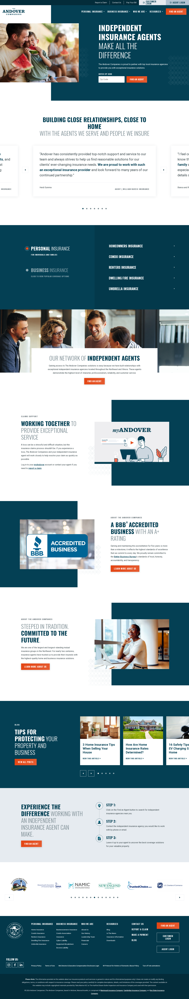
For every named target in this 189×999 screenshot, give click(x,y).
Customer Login (168, 937)
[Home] (14, 11)
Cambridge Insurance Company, (135, 990)
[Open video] (131, 443)
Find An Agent (176, 11)
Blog (108, 930)
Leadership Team (88, 937)
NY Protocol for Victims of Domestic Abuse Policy (121, 966)
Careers (84, 944)
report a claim (35, 468)
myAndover (39, 464)
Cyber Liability (61, 940)
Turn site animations (151, 966)
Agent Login (179, 2)
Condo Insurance (37, 933)
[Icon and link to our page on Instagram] (8, 964)
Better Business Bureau (125, 556)
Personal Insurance (92, 11)
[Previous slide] (25, 170)
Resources (155, 11)
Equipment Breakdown (65, 944)
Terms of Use (50, 966)
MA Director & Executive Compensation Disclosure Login (79, 966)
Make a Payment (140, 934)
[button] (83, 208)
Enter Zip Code (105, 74)
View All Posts (25, 762)
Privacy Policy (36, 966)
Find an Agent (137, 79)
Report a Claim (101, 3)
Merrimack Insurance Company (112, 990)
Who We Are (139, 11)
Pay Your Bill (131, 3)
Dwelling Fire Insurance (40, 940)
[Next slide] (164, 170)
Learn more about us (125, 568)
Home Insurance (37, 930)
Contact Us (116, 3)
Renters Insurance (38, 937)
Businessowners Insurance (66, 930)
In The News (111, 933)
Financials (85, 940)
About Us (84, 930)
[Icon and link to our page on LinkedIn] (21, 964)
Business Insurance (117, 11)
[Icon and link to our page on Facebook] (14, 964)
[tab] (47, 252)
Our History (85, 933)
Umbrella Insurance (38, 944)
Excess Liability (62, 948)
